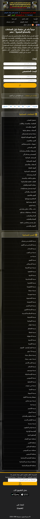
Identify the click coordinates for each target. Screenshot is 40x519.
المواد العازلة (32, 168)
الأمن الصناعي (31, 148)
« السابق (5, 106)
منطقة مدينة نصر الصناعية (28, 462)
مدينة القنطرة (32, 382)
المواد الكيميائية (31, 161)
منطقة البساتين (31, 447)
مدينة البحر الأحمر (30, 363)
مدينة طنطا (32, 332)
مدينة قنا (33, 405)
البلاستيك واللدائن (30, 192)
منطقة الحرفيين (31, 454)
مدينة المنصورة (31, 298)
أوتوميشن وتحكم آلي (29, 154)
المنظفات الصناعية (30, 171)
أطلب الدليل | (27, 475)
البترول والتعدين (31, 226)
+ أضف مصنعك (10, 22)
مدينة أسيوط (32, 393)
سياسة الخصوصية (10, 477)
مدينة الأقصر (32, 409)
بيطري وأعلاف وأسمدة (29, 178)
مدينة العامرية (31, 283)
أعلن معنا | (20, 475)
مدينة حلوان (32, 325)
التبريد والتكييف (31, 141)
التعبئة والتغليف (31, 219)
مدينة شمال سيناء (30, 355)
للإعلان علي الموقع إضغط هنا (28, 13)
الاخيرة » (34, 106)
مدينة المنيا (32, 390)
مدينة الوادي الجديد (30, 420)
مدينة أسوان (32, 412)
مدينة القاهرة (32, 272)
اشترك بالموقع (24, 22)
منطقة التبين (32, 443)
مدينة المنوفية (31, 302)
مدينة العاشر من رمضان (28, 241)
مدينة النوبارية (31, 321)
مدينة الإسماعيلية (30, 374)
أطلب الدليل (25, 19)
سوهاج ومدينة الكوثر (29, 397)
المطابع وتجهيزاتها (30, 199)
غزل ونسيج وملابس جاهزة (28, 223)
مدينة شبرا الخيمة (30, 268)
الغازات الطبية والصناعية (28, 182)
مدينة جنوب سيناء (30, 359)
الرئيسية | (34, 475)
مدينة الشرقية (31, 317)
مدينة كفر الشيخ (31, 306)
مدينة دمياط (32, 291)
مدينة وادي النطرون (30, 428)
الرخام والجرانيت (31, 216)
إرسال (20, 484)
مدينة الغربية (32, 344)
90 (11, 106)
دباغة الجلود (32, 206)
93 (23, 106)
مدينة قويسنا (32, 294)
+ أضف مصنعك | (21, 477)
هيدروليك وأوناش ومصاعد (28, 151)
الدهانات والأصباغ (30, 165)
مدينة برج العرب (31, 253)
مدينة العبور (32, 260)
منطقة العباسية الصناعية (28, 458)
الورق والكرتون (31, 195)
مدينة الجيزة (32, 275)
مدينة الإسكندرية (31, 279)
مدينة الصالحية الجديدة (29, 313)
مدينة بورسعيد (31, 371)
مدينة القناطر (32, 329)
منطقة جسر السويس (29, 450)
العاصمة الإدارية (31, 431)
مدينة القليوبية (31, 287)
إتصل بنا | (13, 475)
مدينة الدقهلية (31, 336)
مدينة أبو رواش (31, 264)
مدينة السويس (31, 378)
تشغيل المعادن (31, 120)
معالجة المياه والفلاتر (29, 185)
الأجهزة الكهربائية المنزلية (28, 137)
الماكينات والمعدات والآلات (27, 124)
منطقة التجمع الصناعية (29, 466)
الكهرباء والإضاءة (31, 127)
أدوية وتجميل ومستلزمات (28, 189)
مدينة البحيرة (32, 340)
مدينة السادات (31, 249)
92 (19, 106)
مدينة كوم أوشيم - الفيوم (28, 348)
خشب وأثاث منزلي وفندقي (27, 209)
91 (15, 106)
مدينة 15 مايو (31, 352)
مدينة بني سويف (30, 386)
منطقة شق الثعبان (30, 439)
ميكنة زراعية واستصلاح (29, 134)
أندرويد (13, 15)
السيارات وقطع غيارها (29, 130)
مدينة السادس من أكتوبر (16, 96)
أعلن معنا (14, 19)
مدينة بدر (33, 256)
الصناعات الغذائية (30, 158)
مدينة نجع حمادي (31, 401)
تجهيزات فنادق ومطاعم (29, 144)
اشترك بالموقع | (32, 477)
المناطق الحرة (32, 435)
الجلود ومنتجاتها (31, 202)
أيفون (9, 15)
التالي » (28, 106)
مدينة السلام (32, 367)
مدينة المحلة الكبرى (30, 310)
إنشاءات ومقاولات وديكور (28, 212)
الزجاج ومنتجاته (31, 175)
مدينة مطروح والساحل (29, 416)
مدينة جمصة (32, 424)
